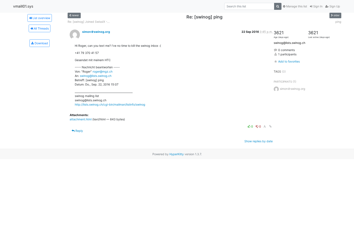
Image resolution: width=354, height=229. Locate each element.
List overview (41, 18)
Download (41, 43)
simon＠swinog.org (96, 31)
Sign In (317, 6)
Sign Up (334, 6)
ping (338, 21)
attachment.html (81, 119)
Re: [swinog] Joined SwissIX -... (89, 21)
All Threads (41, 28)
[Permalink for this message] (270, 126)
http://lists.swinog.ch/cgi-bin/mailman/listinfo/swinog (110, 104)
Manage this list (296, 6)
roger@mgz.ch (102, 71)
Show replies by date (258, 141)
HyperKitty (176, 154)
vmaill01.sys (23, 6)
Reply (79, 130)
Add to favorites (289, 61)
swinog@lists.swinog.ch (95, 75)
